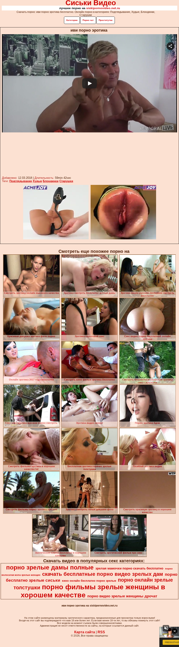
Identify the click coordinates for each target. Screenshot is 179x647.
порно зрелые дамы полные (50, 567)
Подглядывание (20, 181)
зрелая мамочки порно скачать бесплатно (129, 568)
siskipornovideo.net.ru (103, 8)
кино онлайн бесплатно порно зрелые (89, 580)
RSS (101, 632)
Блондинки (51, 181)
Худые (37, 181)
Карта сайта (84, 632)
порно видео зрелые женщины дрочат (122, 596)
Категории (71, 20)
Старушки (66, 181)
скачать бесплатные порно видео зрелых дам (102, 574)
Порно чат (88, 20)
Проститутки (105, 20)
